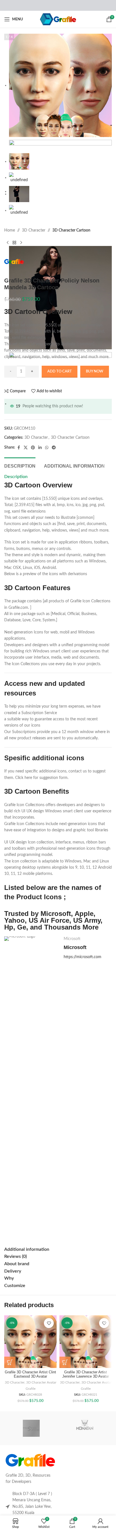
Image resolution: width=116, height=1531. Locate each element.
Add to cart (59, 371)
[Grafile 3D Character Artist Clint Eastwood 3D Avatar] (30, 1341)
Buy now (94, 371)
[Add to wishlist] (49, 1323)
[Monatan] (85, 1428)
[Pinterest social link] (33, 448)
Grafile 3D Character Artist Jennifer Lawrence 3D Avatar (85, 1374)
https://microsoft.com (82, 957)
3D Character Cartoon (71, 230)
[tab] (19, 465)
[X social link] (25, 448)
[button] (9, 1362)
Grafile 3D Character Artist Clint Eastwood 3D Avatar (30, 1374)
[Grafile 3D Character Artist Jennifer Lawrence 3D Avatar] (85, 1341)
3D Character (33, 230)
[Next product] (21, 242)
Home (9, 230)
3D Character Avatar (41, 1382)
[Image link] (30, 1460)
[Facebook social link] (18, 448)
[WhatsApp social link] (46, 448)
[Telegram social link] (53, 448)
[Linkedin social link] (40, 448)
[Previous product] (7, 242)
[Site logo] (58, 19)
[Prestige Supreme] (31, 1428)
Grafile (30, 1388)
